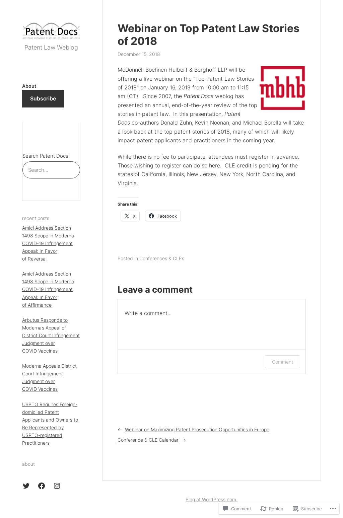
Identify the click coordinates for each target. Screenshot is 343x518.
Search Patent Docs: (46, 156)
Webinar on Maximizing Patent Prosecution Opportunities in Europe (197, 429)
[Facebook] (42, 486)
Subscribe (43, 98)
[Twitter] (26, 486)
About (29, 86)
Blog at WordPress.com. (211, 499)
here (214, 165)
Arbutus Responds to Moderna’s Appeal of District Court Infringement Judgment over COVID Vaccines (51, 335)
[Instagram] (57, 486)
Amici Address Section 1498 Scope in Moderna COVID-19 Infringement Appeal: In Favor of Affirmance (48, 289)
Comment (282, 362)
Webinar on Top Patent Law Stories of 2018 (208, 35)
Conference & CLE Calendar (148, 440)
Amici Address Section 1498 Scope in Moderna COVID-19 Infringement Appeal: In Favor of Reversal (48, 243)
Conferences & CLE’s (161, 258)
